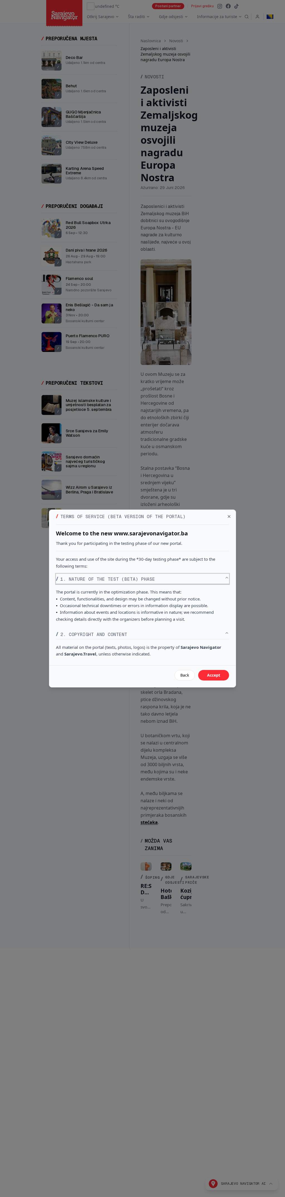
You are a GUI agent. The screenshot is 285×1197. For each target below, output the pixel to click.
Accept (213, 675)
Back (184, 675)
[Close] (229, 516)
